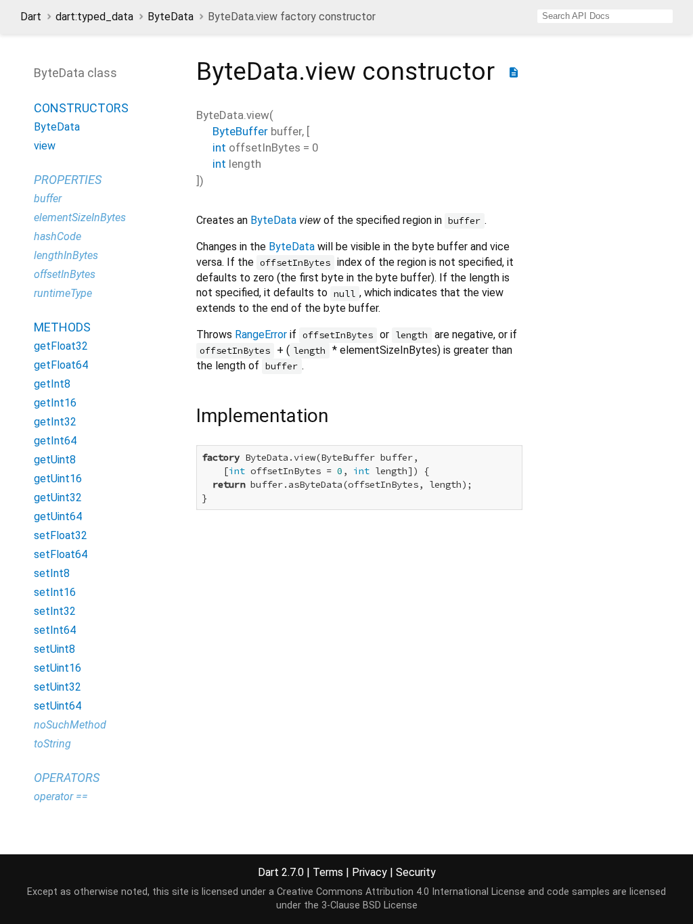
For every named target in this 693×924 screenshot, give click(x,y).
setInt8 (52, 573)
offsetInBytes (64, 274)
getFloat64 (61, 365)
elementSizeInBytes (80, 217)
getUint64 (58, 516)
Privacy (369, 872)
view (44, 145)
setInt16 (55, 592)
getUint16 (58, 478)
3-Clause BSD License (369, 905)
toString (52, 743)
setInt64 (55, 630)
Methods (62, 327)
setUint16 (57, 668)
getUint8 (55, 459)
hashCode (57, 236)
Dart (30, 16)
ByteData (171, 16)
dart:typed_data (94, 16)
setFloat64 (60, 554)
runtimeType (63, 293)
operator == (61, 796)
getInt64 (55, 440)
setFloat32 (60, 535)
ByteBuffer (240, 131)
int (219, 147)
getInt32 (55, 421)
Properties (68, 179)
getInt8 (52, 383)
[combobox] (605, 16)
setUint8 (54, 649)
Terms (328, 872)
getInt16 (55, 402)
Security (416, 872)
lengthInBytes (66, 255)
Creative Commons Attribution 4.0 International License (401, 892)
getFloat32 (61, 346)
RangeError (261, 334)
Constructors (81, 108)
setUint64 (57, 705)
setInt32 (55, 611)
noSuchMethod (70, 724)
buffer (48, 198)
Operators (66, 777)
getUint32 (58, 497)
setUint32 (57, 686)
